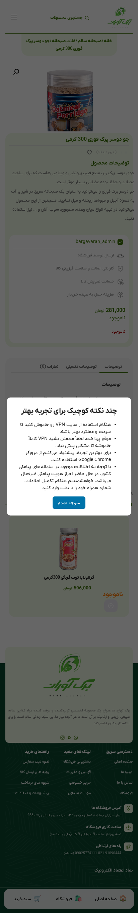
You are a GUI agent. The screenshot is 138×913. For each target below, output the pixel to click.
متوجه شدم (69, 502)
